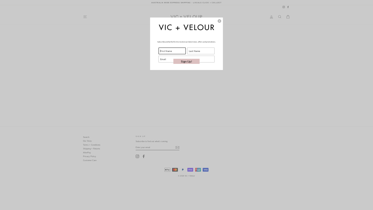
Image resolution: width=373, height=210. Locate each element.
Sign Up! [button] (186, 61)
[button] (219, 21)
